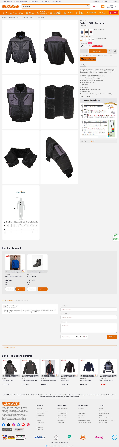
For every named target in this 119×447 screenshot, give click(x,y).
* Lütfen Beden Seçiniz (100, 38)
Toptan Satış (46, 1)
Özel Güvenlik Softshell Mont (29, 380)
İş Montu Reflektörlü (85, 380)
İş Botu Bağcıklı (31, 276)
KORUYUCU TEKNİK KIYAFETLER (43, 13)
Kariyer (105, 1)
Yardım (101, 405)
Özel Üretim (58, 1)
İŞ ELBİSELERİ (9, 12)
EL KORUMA (31, 12)
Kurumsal (40, 405)
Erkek (92, 141)
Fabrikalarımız (40, 425)
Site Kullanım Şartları (62, 417)
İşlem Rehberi (60, 422)
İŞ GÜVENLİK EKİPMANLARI (57, 12)
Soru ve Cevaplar (23, 300)
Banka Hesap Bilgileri (62, 408)
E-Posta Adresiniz (65, 314)
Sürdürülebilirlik (40, 422)
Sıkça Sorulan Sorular (104, 413)
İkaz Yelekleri (81, 415)
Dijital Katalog (19, 429)
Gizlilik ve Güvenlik (61, 413)
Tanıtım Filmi (8, 429)
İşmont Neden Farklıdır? (42, 411)
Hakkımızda (97, 1)
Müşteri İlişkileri (62, 405)
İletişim (101, 408)
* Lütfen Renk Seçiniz (99, 29)
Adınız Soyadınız (65, 306)
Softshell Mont (65, 380)
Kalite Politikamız (41, 413)
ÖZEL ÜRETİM (81, 12)
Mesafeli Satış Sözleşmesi (105, 417)
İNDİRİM (115, 12)
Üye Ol (111, 5)
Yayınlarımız (39, 417)
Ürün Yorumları (9, 300)
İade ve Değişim (61, 420)
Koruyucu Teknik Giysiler (84, 420)
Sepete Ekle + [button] (97, 51)
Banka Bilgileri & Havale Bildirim (106, 420)
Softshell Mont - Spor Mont (48, 380)
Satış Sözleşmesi (61, 415)
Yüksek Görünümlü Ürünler (84, 422)
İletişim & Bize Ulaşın (21, 1)
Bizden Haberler (40, 415)
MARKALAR (92, 12)
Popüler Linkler (83, 405)
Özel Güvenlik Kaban (7, 380)
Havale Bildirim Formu (62, 411)
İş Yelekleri (81, 417)
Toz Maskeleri (81, 411)
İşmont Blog (39, 420)
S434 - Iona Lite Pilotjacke (107, 380)
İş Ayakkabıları (81, 408)
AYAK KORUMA (20, 12)
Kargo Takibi (114, 1)
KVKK (100, 415)
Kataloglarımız (35, 1)
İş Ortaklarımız (40, 429)
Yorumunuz (63, 321)
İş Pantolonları (81, 413)
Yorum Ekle (111, 336)
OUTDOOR (70, 12)
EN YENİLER (104, 12)
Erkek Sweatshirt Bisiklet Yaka (13, 276)
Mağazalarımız (8, 1)
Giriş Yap (110, 7)
